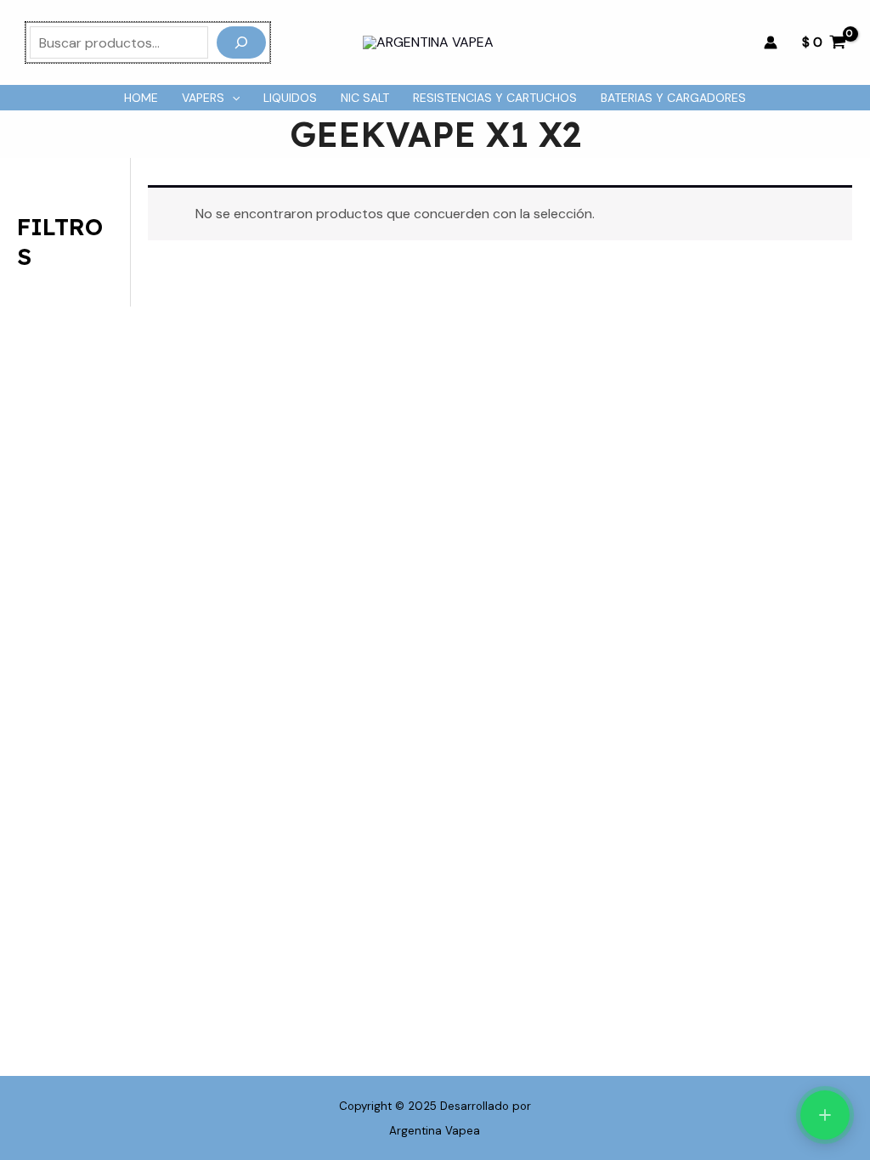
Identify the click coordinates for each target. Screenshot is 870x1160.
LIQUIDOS (290, 97)
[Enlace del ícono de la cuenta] (770, 42)
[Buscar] (241, 42)
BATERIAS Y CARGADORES (673, 97)
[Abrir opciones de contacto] (825, 1115)
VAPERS (203, 97)
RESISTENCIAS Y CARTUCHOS (495, 97)
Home (141, 97)
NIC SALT (365, 97)
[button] (232, 97)
